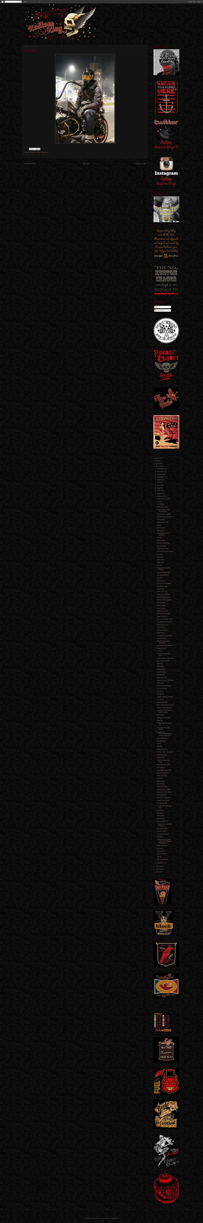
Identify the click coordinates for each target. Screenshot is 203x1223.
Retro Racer (161, 519)
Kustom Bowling (162, 749)
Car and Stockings (163, 834)
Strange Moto (161, 741)
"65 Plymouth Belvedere (164, 636)
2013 (157, 463)
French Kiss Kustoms (163, 797)
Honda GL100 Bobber (164, 583)
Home (85, 163)
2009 (157, 872)
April (158, 491)
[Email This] (30, 149)
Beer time (160, 848)
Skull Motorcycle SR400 (164, 645)
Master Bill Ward (162, 786)
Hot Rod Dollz (161, 638)
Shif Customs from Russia (165, 705)
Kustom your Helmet (163, 800)
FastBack (160, 837)
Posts (158, 307)
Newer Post (30, 163)
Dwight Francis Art (162, 611)
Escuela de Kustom (163, 661)
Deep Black (160, 530)
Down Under (161, 781)
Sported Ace (161, 757)
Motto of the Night (162, 507)
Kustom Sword (161, 831)
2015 (157, 458)
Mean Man (160, 562)
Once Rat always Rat (163, 764)
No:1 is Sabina (161, 854)
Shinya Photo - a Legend (165, 752)
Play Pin (159, 538)
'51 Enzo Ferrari (162, 688)
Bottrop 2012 (161, 581)
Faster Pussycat (162, 795)
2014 (157, 461)
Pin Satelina (161, 767)
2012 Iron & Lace (162, 624)
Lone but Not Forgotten (164, 686)
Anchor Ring (161, 627)
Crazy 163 (160, 683)
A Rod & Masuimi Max (164, 789)
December (160, 469)
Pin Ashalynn (161, 818)
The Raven (160, 699)
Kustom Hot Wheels (163, 594)
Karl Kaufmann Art (162, 821)
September (161, 477)
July (158, 482)
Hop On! (159, 746)
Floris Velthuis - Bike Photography (163, 510)
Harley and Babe (162, 702)
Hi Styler (159, 554)
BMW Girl (160, 664)
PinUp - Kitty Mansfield (164, 708)
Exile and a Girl (162, 677)
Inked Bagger (161, 669)
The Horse (160, 813)
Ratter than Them (162, 549)
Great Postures (161, 672)
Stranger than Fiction (163, 718)
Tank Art (159, 651)
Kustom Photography (39, 152)
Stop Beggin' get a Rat (164, 770)
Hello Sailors (161, 540)
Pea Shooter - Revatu (164, 514)
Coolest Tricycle (162, 630)
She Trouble (161, 528)
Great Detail (161, 851)
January (160, 863)
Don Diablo (160, 816)
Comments (159, 310)
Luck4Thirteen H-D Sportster (163, 534)
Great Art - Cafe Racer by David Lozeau (165, 711)
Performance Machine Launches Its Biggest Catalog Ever (164, 841)
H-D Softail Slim (162, 803)
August (159, 480)
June (159, 485)
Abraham (160, 778)
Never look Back (162, 738)
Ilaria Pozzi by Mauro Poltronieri (163, 642)
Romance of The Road (164, 792)
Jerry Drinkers (161, 608)
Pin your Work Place (163, 543)
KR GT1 (159, 565)
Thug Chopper (161, 648)
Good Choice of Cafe (163, 498)
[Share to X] (34, 149)
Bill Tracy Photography (164, 600)
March (159, 493)
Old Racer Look (162, 586)
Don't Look (160, 589)
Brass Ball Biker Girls (163, 572)
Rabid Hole (160, 633)
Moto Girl (160, 720)
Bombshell (160, 715)
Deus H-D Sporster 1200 (165, 619)
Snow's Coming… (162, 755)
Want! (159, 744)
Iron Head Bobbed (163, 575)
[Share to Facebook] (37, 149)
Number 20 (160, 694)
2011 (157, 866)
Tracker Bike (161, 675)
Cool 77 (159, 578)
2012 (157, 466)
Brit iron (159, 856)
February (160, 496)
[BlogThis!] (32, 149)
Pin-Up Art (160, 691)
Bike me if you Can (163, 773)
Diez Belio (160, 810)
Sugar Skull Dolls (162, 522)
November (160, 471)
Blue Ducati (160, 784)
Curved (159, 501)
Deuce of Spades (162, 859)
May (158, 488)
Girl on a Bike (161, 605)
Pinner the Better (162, 828)
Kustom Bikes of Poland (164, 517)
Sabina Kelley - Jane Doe (165, 658)
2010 (157, 869)
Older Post (140, 163)
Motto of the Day (162, 591)
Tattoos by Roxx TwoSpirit (165, 680)
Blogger (115, 1218)
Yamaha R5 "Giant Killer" (165, 622)
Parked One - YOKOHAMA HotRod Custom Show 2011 (164, 733)
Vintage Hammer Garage (165, 697)
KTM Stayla (160, 666)
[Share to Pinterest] (39, 149)
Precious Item (161, 603)
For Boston (160, 504)
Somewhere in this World (165, 551)
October (160, 474)
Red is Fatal (161, 560)
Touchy (159, 525)
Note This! (160, 557)
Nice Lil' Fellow (162, 546)
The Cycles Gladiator (163, 613)
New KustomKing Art (163, 597)
